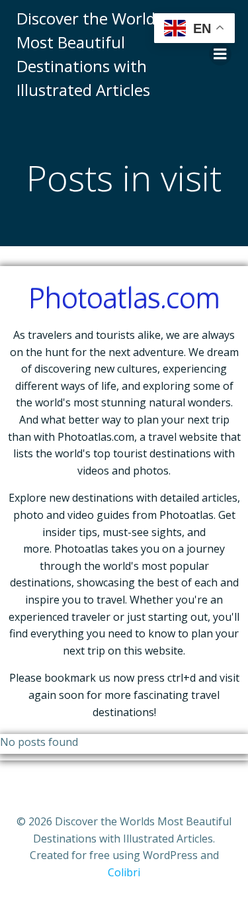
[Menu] (220, 54)
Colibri (124, 872)
